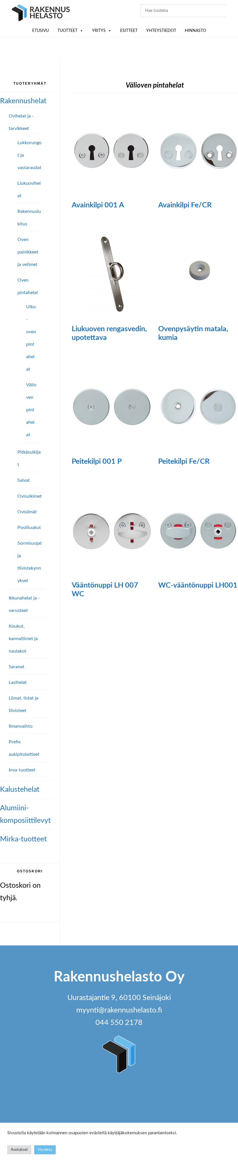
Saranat (16, 666)
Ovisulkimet (29, 496)
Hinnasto (195, 31)
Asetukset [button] (19, 1150)
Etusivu (40, 31)
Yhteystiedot (161, 31)
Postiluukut (29, 527)
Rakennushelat (23, 101)
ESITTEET (129, 31)
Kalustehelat (19, 789)
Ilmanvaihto (21, 726)
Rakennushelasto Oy (41, 13)
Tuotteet (67, 31)
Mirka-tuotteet (23, 839)
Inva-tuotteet (22, 770)
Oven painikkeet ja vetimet (27, 252)
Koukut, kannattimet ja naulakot (23, 638)
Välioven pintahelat (31, 410)
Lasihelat (18, 682)
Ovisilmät (27, 512)
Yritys (99, 31)
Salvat (23, 480)
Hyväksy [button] (45, 1150)
